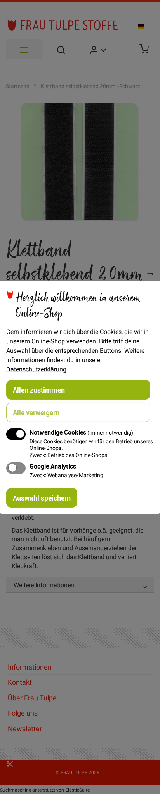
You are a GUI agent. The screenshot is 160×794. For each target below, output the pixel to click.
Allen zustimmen (39, 389)
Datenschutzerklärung (36, 368)
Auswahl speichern (42, 498)
